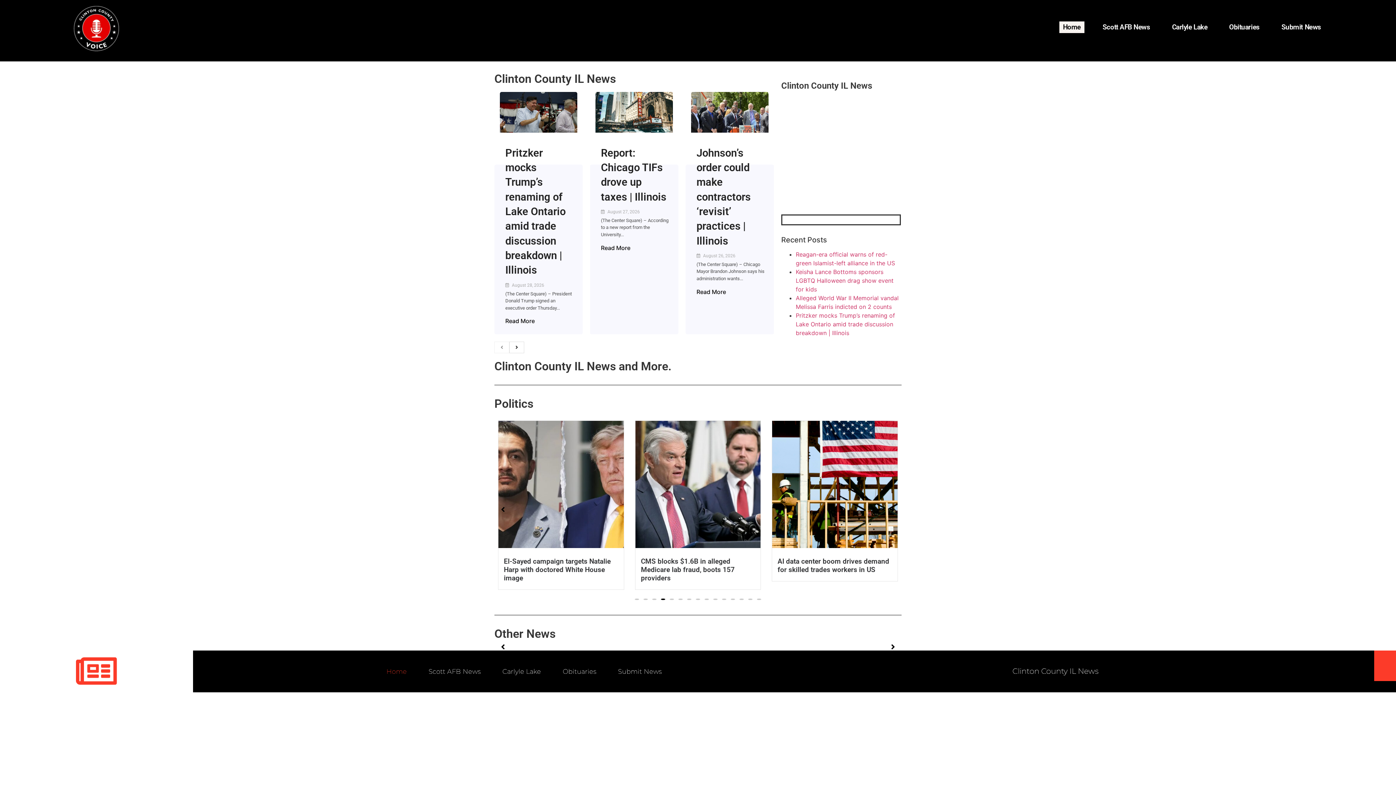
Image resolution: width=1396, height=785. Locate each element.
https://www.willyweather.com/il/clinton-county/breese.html (835, 176)
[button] (637, 599)
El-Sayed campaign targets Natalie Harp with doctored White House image (557, 569)
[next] (516, 347)
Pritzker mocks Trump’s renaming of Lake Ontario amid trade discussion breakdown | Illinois (535, 212)
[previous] (501, 347)
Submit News (1301, 27)
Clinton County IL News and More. (582, 366)
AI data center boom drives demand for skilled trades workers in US (833, 565)
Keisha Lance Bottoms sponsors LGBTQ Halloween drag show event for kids (845, 280)
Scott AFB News (1126, 27)
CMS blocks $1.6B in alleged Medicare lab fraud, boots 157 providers (688, 569)
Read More (520, 321)
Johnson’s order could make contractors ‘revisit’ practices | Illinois (724, 197)
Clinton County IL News (555, 79)
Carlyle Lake (1190, 27)
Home (1072, 27)
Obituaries (1244, 27)
